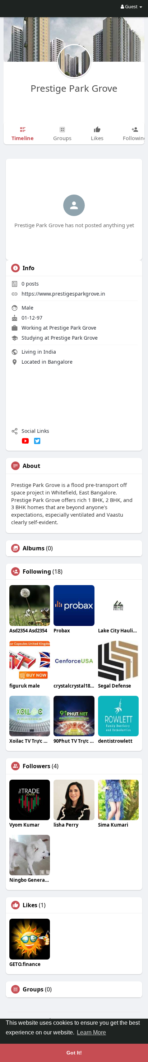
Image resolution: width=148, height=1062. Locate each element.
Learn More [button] (91, 1032)
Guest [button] (131, 6)
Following (37, 571)
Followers (36, 766)
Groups (33, 989)
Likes (30, 905)
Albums (34, 548)
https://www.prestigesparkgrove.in (63, 293)
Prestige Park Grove (74, 88)
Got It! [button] (74, 1053)
